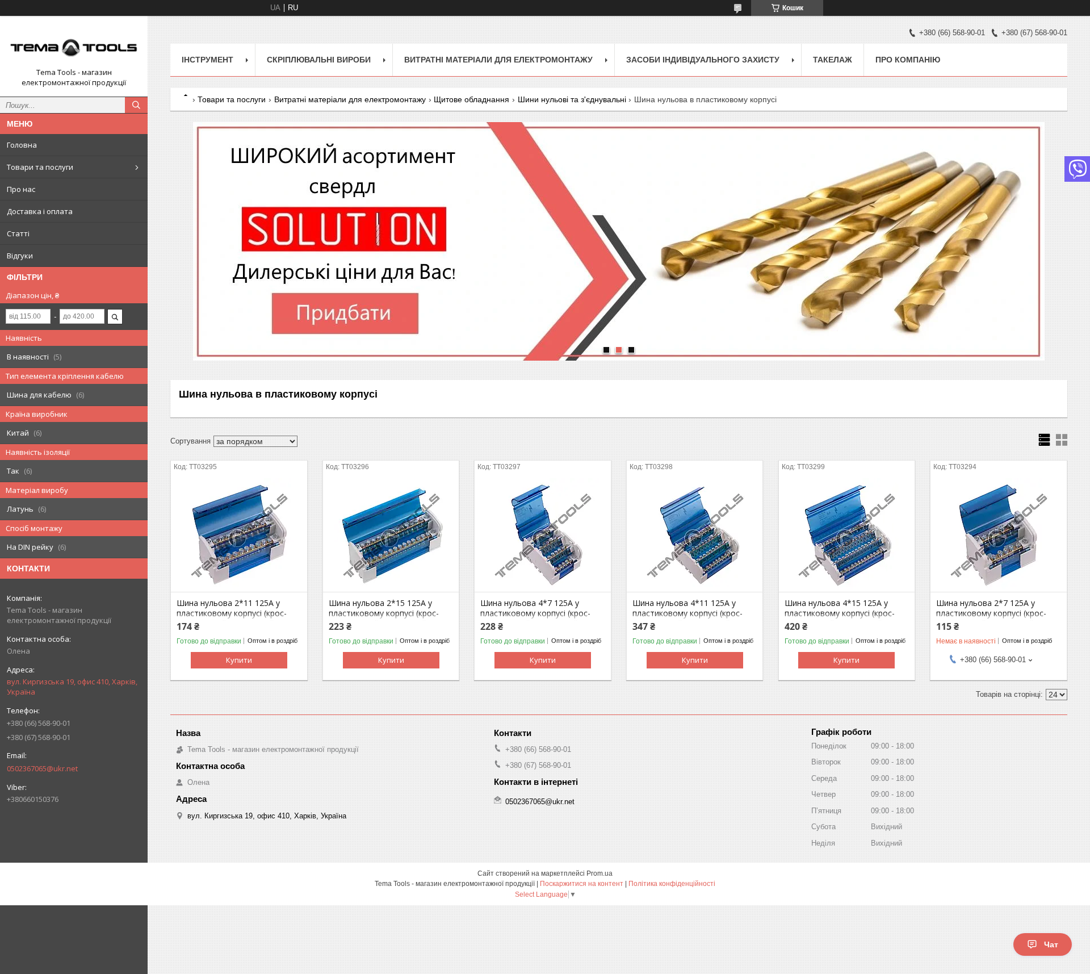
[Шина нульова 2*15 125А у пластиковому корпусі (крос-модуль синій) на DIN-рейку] (391, 535)
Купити (239, 660)
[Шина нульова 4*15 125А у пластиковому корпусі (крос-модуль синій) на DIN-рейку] (847, 535)
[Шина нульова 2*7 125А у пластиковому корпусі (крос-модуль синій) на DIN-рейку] (998, 535)
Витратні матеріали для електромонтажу (498, 59)
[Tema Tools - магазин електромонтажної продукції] (74, 46)
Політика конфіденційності (671, 884)
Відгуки (20, 255)
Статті (18, 233)
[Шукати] (136, 105)
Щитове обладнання (471, 99)
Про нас (21, 189)
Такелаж (832, 59)
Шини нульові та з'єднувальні (572, 99)
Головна (22, 145)
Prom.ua (599, 873)
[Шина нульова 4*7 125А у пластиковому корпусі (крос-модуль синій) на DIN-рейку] (542, 535)
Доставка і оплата (40, 211)
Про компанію (907, 59)
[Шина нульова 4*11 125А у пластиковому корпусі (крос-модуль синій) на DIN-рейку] (694, 535)
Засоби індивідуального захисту (702, 59)
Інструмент (207, 59)
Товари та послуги (40, 167)
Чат (1051, 944)
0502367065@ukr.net (42, 768)
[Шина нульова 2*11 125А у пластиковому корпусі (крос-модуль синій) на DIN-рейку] (239, 535)
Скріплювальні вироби (319, 59)
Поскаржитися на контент (581, 884)
